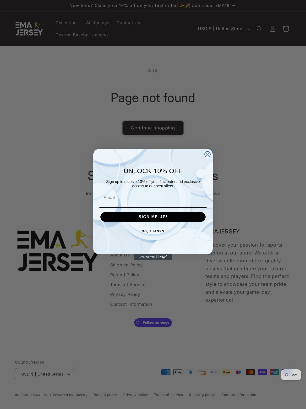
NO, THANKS (153, 231)
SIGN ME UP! (153, 217)
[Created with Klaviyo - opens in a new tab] (153, 257)
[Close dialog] (207, 154)
